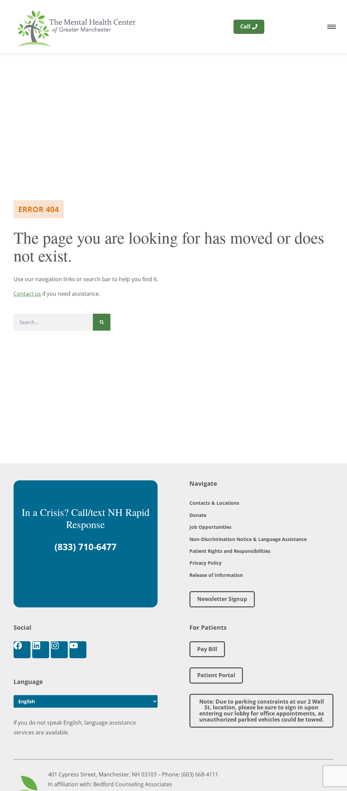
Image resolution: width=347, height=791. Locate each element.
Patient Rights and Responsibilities (229, 551)
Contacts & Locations (214, 503)
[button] (261, 711)
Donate (197, 515)
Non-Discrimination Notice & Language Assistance (248, 539)
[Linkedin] (40, 649)
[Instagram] (59, 649)
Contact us (27, 293)
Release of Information (216, 575)
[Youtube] (77, 649)
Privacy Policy (205, 563)
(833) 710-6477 (86, 547)
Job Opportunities (210, 527)
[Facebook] (22, 649)
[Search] (102, 322)
